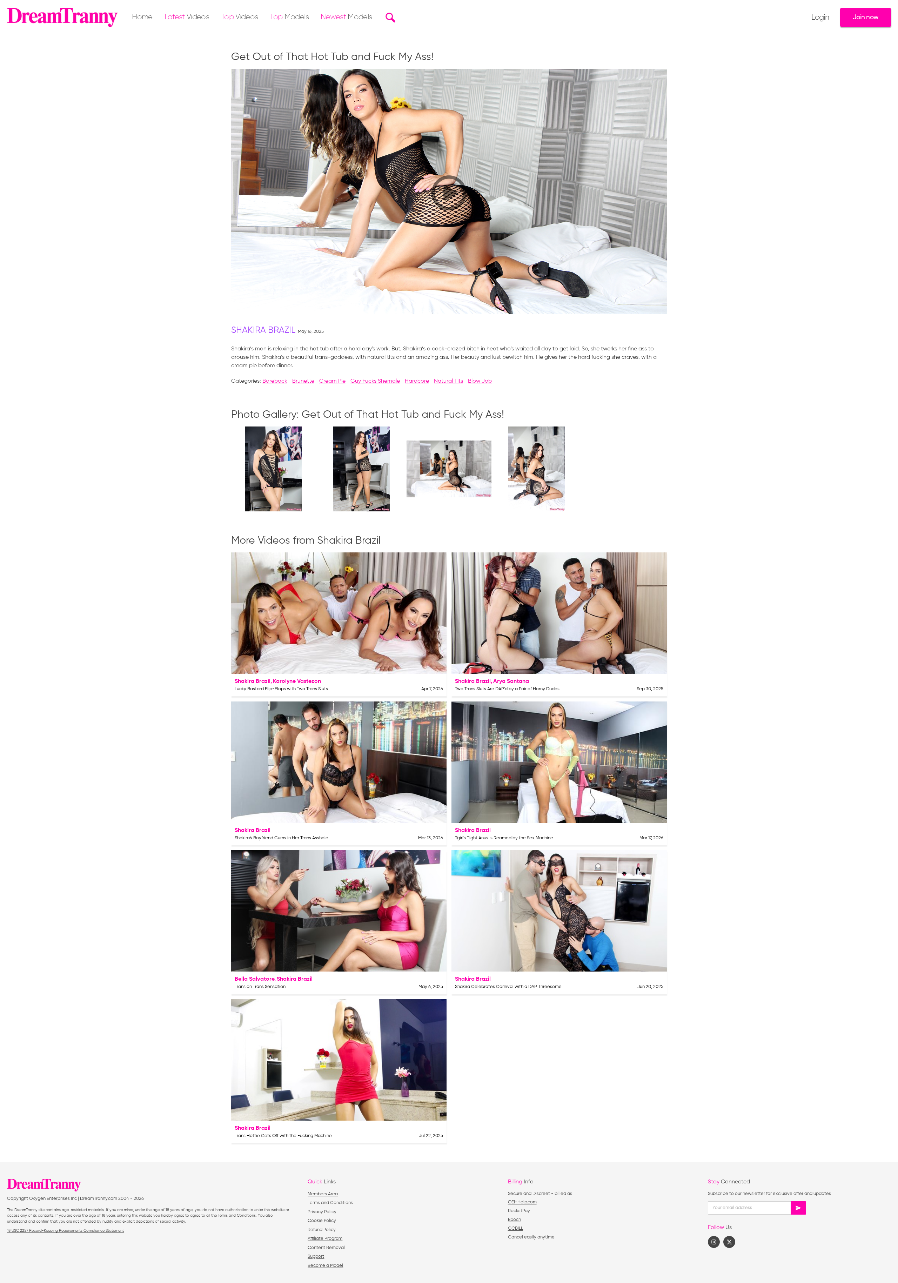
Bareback (274, 381)
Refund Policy (322, 1230)
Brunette (303, 381)
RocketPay (519, 1211)
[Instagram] (714, 1242)
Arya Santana (511, 681)
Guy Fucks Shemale (375, 381)
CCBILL (515, 1228)
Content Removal (326, 1247)
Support (316, 1256)
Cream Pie (332, 381)
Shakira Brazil (263, 330)
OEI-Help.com (522, 1202)
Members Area (323, 1194)
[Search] (389, 17)
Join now (865, 17)
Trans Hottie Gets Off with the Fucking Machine (283, 1136)
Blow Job (480, 381)
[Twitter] (729, 1242)
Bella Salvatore (254, 979)
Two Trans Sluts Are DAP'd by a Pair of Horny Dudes (507, 689)
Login (820, 17)
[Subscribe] (798, 1208)
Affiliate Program (325, 1238)
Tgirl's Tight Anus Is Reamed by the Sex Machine (504, 838)
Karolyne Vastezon (297, 681)
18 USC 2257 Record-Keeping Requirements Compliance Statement (65, 1230)
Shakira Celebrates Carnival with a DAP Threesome (508, 987)
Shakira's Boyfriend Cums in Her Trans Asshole (281, 838)
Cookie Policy (322, 1220)
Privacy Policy (322, 1212)
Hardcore (417, 381)
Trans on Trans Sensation (260, 987)
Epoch (514, 1219)
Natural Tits (448, 381)
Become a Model (325, 1265)
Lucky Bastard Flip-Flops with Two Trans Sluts (281, 689)
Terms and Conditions (330, 1203)
